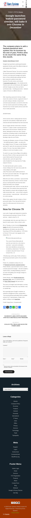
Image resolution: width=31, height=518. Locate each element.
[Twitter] (26, 5)
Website (21, 358)
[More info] (23, 2)
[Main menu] (23, 6)
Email (13, 358)
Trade (15, 433)
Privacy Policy (15, 512)
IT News (15, 418)
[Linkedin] (26, 3)
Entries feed (15, 452)
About (15, 480)
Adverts (15, 401)
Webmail (15, 488)
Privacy (16, 425)
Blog (15, 485)
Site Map (15, 492)
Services (15, 428)
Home (15, 471)
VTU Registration (15, 475)
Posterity (7, 514)
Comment (5, 345)
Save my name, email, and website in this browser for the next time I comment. (15, 367)
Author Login (15, 468)
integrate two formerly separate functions (15, 264)
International (15, 416)
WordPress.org (15, 456)
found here (17, 299)
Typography (15, 435)
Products (15, 478)
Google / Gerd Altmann (9, 61)
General (15, 411)
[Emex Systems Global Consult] (11, 3)
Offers (15, 423)
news (15, 420)
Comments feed (15, 454)
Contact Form (15, 483)
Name (4, 358)
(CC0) (17, 61)
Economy (15, 406)
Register (15, 447)
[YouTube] (26, 7)
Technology (15, 430)
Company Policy (15, 403)
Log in (15, 449)
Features (15, 408)
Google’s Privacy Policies (15, 490)
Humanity (15, 413)
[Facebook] (26, 1)
